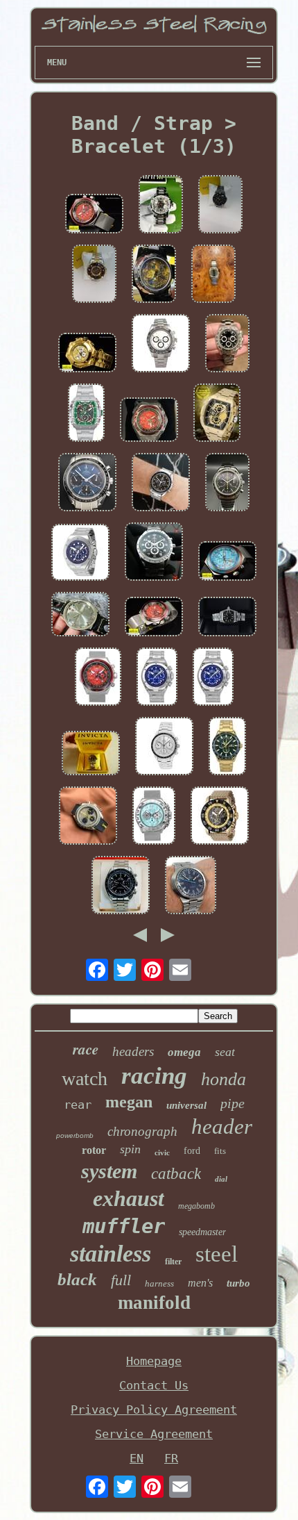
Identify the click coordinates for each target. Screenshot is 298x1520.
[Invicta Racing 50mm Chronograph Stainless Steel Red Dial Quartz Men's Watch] (94, 215)
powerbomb (75, 1135)
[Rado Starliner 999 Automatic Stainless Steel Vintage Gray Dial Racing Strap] (80, 615)
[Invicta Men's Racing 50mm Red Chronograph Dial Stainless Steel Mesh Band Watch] (149, 421)
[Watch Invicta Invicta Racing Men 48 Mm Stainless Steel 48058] (219, 817)
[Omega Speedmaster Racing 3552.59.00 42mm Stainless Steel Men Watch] (161, 483)
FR (171, 1458)
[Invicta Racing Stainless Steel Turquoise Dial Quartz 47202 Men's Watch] (153, 817)
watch (84, 1078)
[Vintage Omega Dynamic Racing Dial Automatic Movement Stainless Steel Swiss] (190, 886)
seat (225, 1052)
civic (162, 1152)
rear (77, 1105)
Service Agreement (154, 1434)
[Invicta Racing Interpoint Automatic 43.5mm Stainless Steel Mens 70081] (220, 205)
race (85, 1049)
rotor (94, 1150)
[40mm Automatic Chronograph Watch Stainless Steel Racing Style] (227, 344)
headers (133, 1051)
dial (221, 1179)
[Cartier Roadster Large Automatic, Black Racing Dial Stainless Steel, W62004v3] (227, 618)
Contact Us (154, 1385)
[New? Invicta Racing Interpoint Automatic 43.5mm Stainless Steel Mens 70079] (94, 275)
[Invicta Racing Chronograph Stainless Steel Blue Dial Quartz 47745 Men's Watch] (157, 678)
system (109, 1170)
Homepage (154, 1361)
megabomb (196, 1206)
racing (154, 1075)
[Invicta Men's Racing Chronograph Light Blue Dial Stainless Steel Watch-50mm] (227, 562)
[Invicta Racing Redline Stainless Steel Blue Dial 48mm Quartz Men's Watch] (80, 554)
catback (176, 1173)
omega (184, 1052)
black (77, 1279)
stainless (110, 1253)
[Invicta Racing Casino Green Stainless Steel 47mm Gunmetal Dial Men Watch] (86, 414)
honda (223, 1079)
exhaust (128, 1198)
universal (186, 1105)
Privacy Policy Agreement (154, 1409)
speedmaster (202, 1232)
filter (173, 1261)
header (221, 1126)
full (121, 1280)
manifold (154, 1302)
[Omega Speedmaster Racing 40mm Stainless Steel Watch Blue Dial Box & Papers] (87, 483)
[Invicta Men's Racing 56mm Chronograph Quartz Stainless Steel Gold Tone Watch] (87, 354)
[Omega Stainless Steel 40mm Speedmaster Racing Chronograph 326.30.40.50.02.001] (164, 747)
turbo (238, 1283)
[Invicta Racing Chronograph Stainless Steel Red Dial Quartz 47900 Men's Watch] (98, 678)
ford (192, 1151)
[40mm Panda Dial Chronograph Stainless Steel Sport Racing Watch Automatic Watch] (161, 344)
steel (216, 1253)
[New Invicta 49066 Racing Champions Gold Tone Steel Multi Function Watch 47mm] (217, 414)
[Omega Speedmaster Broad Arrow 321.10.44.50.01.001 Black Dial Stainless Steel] (154, 553)
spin (130, 1149)
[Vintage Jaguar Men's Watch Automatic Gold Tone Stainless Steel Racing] (213, 275)
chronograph (142, 1131)
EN (136, 1458)
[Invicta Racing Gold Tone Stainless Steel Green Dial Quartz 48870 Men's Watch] (227, 747)
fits (220, 1151)
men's (200, 1283)
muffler (123, 1226)
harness (159, 1283)
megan (128, 1102)
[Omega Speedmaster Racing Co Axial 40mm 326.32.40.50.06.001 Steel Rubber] (88, 817)
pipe (232, 1103)
